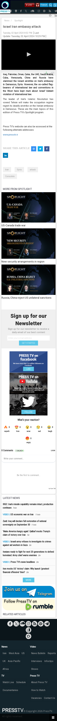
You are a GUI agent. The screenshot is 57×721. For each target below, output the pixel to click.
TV (2, 675)
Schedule (21, 682)
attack (33, 169)
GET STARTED (28, 343)
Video (33, 646)
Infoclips (48, 661)
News (7, 20)
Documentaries (10, 690)
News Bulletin (38, 653)
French (44, 5)
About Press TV (39, 682)
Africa (6, 669)
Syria (19, 169)
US (23, 653)
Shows (34, 669)
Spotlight (18, 20)
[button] (28, 54)
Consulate (10, 176)
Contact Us (49, 698)
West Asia (14, 653)
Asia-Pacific (14, 661)
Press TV (35, 675)
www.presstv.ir (10, 134)
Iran (7, 169)
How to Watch (38, 690)
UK (4, 661)
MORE (28, 580)
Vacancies (36, 698)
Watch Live (8, 682)
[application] (28, 55)
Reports (52, 653)
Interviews (36, 661)
